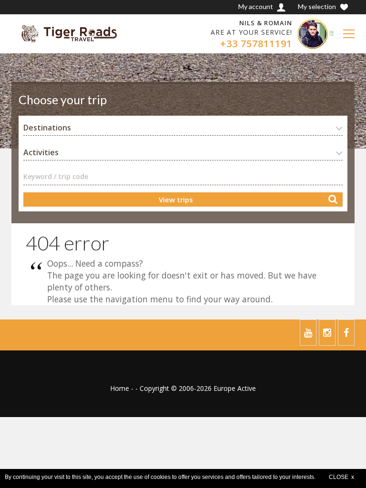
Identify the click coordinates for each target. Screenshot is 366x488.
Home (119, 388)
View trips (176, 199)
